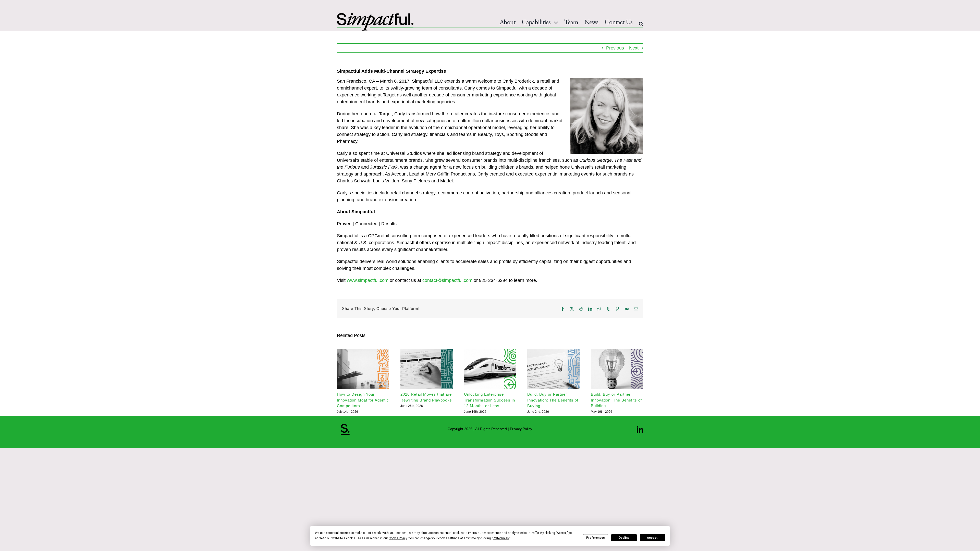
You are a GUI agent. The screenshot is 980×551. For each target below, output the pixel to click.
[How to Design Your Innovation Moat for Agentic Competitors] (363, 351)
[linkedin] (640, 429)
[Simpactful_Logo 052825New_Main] (375, 15)
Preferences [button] (501, 538)
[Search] (641, 24)
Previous (615, 48)
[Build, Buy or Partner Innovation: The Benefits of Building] (617, 351)
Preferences (595, 538)
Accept (652, 538)
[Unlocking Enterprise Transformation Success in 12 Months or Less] (490, 351)
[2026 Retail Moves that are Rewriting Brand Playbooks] (426, 351)
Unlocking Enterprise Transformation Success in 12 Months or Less (489, 400)
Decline (624, 538)
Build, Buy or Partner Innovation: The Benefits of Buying (552, 400)
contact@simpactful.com (447, 280)
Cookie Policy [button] (398, 538)
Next (634, 48)
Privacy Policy (521, 429)
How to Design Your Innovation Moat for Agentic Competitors (363, 400)
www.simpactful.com (367, 280)
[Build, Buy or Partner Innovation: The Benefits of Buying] (553, 351)
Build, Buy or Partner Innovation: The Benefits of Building (616, 400)
